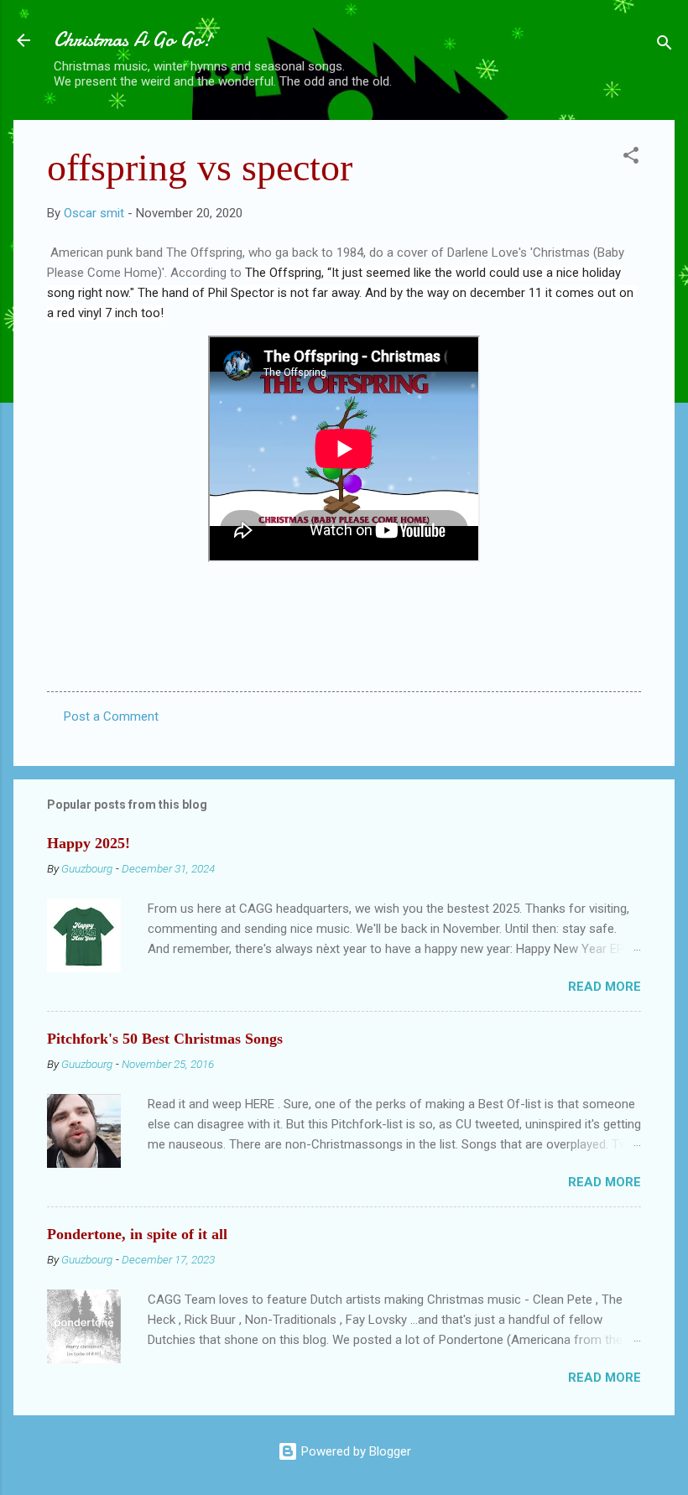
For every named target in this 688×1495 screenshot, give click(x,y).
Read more (604, 986)
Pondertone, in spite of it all (137, 1234)
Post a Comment (111, 716)
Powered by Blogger (354, 1451)
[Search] (664, 45)
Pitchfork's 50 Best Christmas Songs (165, 1038)
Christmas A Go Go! (132, 40)
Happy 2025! (88, 843)
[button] (631, 158)
